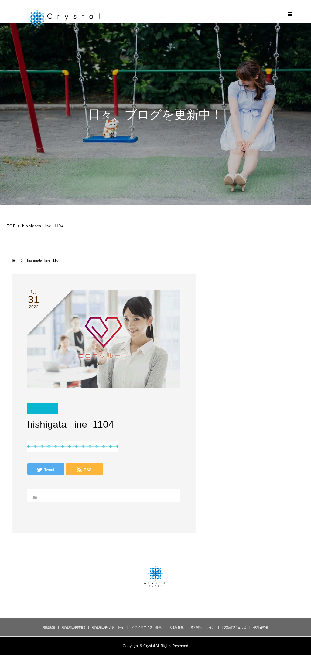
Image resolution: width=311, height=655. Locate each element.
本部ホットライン (203, 627)
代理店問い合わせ (234, 627)
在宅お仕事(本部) (73, 627)
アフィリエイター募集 (146, 627)
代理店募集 (176, 627)
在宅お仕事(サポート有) (108, 627)
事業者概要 (260, 627)
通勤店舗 (49, 627)
